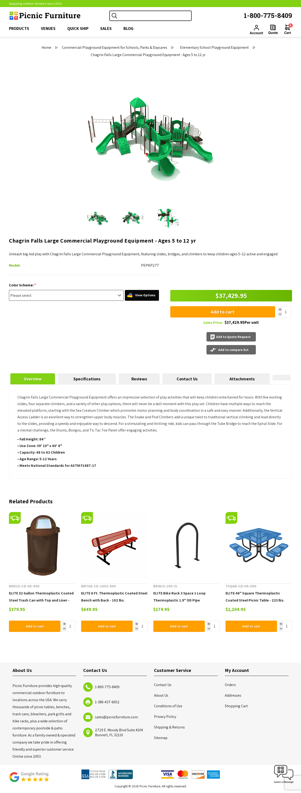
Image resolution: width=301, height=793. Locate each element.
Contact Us (187, 379)
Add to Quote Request (233, 337)
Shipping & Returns (169, 727)
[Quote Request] (273, 29)
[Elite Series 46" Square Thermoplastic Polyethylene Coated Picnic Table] (259, 545)
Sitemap (160, 737)
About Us (161, 695)
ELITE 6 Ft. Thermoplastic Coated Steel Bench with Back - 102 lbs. (114, 597)
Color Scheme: (21, 285)
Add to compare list (233, 350)
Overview (33, 379)
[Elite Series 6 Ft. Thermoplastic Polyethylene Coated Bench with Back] (114, 545)
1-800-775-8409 (268, 15)
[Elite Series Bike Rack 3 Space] (186, 545)
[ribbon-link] (15, 518)
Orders (230, 684)
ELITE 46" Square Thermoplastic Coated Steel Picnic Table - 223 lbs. (255, 597)
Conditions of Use (168, 706)
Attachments (242, 379)
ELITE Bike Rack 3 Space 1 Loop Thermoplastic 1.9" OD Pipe (179, 597)
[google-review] (29, 779)
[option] (97, 218)
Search (114, 15)
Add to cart (222, 312)
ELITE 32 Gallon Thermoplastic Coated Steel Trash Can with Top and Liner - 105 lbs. (41, 600)
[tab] (32, 378)
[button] (284, 783)
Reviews (139, 379)
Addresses (233, 695)
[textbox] (155, 15)
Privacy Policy (165, 716)
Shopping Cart (236, 706)
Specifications (86, 379)
